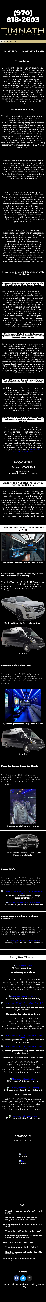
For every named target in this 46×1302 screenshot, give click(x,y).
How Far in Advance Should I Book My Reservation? (23, 1253)
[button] (23, 1212)
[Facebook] (16, 1278)
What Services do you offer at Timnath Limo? (24, 1212)
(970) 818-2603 (9, 99)
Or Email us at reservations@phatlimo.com (23, 472)
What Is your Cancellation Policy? (21, 1247)
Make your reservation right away (26, 451)
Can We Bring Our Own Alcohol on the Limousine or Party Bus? (23, 1237)
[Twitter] (23, 1278)
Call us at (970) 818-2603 (23, 467)
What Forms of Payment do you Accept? (20, 1260)
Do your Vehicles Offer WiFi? (19, 1242)
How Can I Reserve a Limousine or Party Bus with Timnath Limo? (21, 1219)
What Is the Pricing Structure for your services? (23, 1225)
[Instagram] (29, 1278)
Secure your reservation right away (27, 255)
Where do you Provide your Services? (23, 1231)
